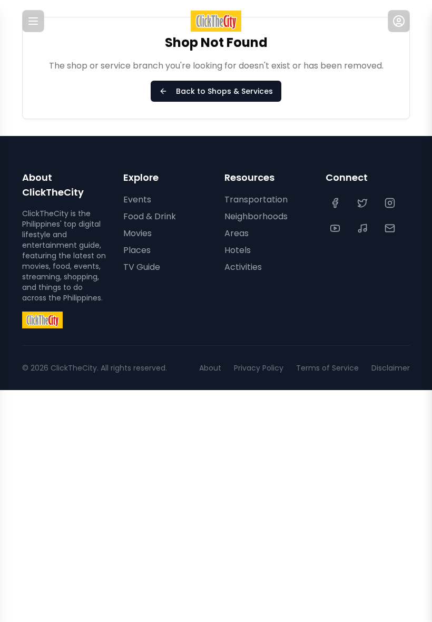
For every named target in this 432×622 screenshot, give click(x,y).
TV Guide (141, 267)
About (210, 368)
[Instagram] (390, 202)
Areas (236, 233)
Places (137, 250)
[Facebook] (336, 202)
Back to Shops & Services (224, 91)
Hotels (237, 250)
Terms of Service (327, 368)
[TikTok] (363, 228)
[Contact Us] (390, 228)
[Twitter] (363, 202)
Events (137, 199)
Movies (137, 233)
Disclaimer (390, 368)
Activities (243, 267)
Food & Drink (149, 216)
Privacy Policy (258, 368)
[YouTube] (336, 228)
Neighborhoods (256, 216)
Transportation (256, 199)
